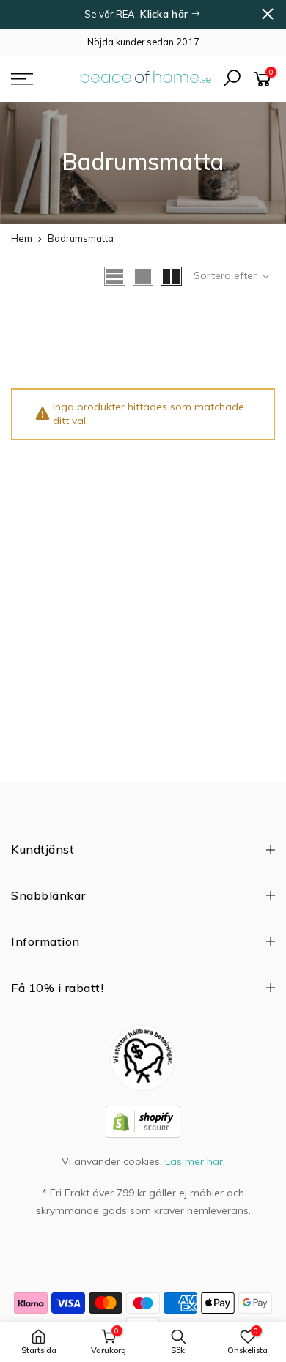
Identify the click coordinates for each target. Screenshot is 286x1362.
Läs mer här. (195, 1161)
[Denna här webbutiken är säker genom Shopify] (143, 1121)
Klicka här (165, 14)
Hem (21, 238)
